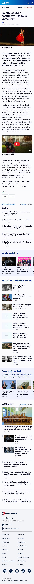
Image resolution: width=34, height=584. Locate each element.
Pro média (21, 534)
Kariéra (20, 553)
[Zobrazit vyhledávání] (28, 2)
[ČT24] (5, 3)
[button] (17, 144)
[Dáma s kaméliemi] (17, 36)
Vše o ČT (4, 565)
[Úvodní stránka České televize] (9, 513)
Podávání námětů (23, 557)
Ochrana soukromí (13, 580)
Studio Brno (21, 542)
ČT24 (12, 196)
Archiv (5, 196)
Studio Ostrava (22, 546)
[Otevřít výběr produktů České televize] (32, 2)
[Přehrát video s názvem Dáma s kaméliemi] (17, 144)
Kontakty (21, 565)
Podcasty (4, 549)
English (4, 580)
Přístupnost (23, 580)
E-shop (4, 557)
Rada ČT (20, 549)
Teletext (4, 546)
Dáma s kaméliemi (7, 154)
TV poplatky (5, 542)
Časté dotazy (22, 561)
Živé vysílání (5, 538)
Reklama (21, 538)
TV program (5, 534)
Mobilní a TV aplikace (8, 561)
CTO (3, 22)
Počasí (4, 553)
